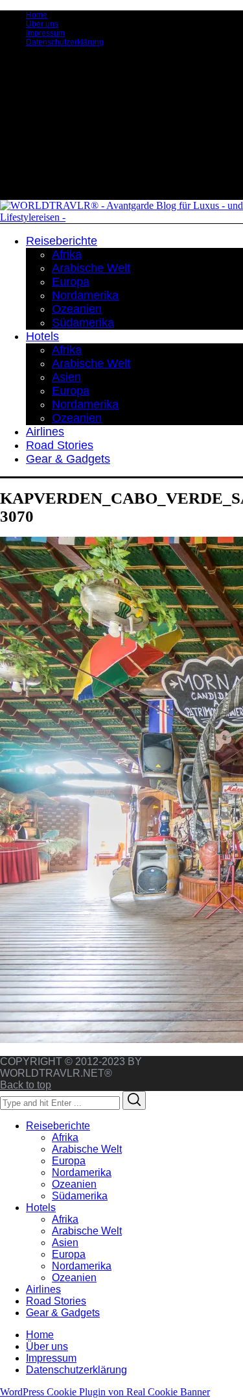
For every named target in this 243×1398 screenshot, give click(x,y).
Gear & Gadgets (63, 1312)
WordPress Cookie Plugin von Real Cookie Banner (105, 1391)
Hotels (41, 1207)
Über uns (42, 24)
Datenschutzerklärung (65, 42)
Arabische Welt (87, 1149)
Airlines (43, 1289)
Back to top (25, 1084)
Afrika (65, 1137)
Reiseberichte (58, 1125)
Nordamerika (81, 1172)
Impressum (45, 33)
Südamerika (80, 1195)
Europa (69, 1160)
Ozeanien (74, 1184)
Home (36, 14)
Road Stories (56, 1300)
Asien (65, 1242)
